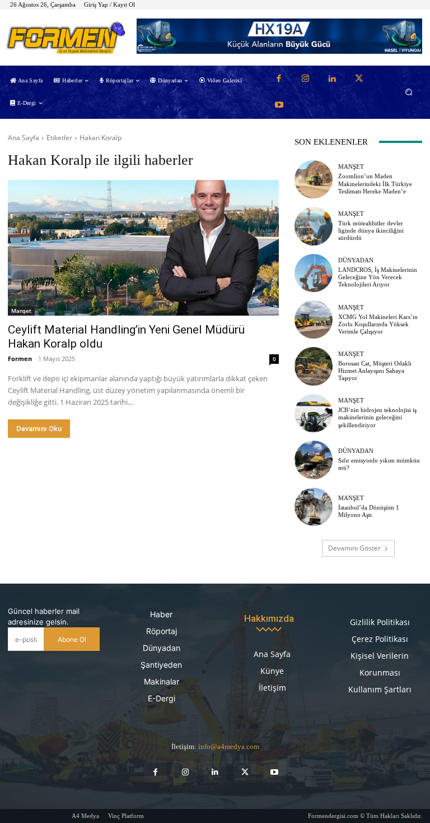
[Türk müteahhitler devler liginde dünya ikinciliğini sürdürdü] (314, 226)
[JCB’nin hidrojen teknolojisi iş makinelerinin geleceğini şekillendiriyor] (314, 413)
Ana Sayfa (23, 137)
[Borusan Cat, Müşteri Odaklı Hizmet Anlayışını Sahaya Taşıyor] (314, 366)
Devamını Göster (354, 548)
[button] (409, 92)
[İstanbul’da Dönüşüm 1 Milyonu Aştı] (314, 507)
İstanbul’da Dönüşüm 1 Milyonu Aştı (368, 511)
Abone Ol (72, 639)
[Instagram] (305, 79)
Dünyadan (355, 260)
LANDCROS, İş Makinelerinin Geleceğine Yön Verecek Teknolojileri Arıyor (377, 277)
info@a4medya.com (228, 746)
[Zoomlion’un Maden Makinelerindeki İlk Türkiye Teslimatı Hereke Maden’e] (314, 179)
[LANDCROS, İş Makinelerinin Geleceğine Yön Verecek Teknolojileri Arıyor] (314, 273)
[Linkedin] (332, 79)
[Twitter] (359, 79)
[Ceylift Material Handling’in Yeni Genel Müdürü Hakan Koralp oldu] (143, 248)
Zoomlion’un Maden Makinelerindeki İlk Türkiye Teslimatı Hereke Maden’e (375, 183)
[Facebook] (278, 79)
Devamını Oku (39, 428)
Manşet (21, 311)
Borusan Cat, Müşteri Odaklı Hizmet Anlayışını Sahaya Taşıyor (375, 370)
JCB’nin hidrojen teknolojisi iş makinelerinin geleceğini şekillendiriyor (377, 417)
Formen (20, 358)
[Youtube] (278, 105)
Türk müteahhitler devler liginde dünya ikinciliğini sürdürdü (371, 230)
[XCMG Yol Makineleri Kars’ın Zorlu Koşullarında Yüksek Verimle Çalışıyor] (314, 319)
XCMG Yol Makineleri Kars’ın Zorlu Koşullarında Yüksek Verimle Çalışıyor (378, 324)
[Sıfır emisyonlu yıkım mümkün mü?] (314, 460)
